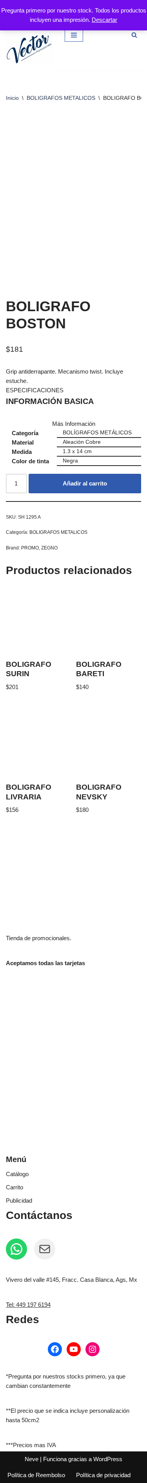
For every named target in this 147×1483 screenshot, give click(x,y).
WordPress (107, 1459)
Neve (31, 1459)
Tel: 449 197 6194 (28, 1304)
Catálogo (17, 1174)
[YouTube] (74, 1349)
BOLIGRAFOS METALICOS (61, 98)
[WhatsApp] (16, 1249)
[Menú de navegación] (74, 35)
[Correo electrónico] (44, 1249)
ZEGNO (49, 548)
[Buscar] (134, 35)
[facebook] (55, 1349)
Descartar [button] (104, 19)
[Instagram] (92, 1349)
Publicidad (19, 1200)
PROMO (30, 548)
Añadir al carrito (85, 483)
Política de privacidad (103, 1475)
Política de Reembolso (36, 1475)
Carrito (14, 1187)
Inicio (12, 98)
